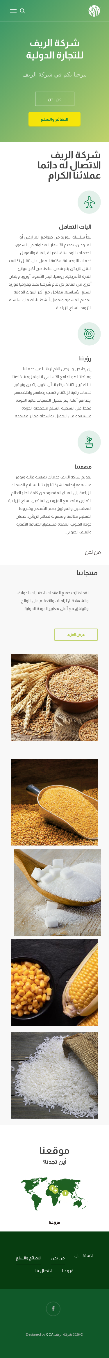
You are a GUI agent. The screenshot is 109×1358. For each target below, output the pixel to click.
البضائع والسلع (28, 1258)
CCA (49, 1334)
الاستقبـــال (84, 1255)
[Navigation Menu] (13, 11)
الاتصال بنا (44, 1270)
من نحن (93, 552)
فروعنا (54, 1222)
